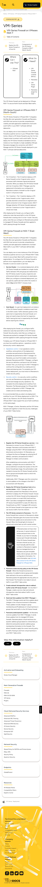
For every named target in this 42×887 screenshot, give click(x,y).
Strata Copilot (32, 5)
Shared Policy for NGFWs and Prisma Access (17, 749)
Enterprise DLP (8, 731)
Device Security (8, 729)
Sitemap (7, 835)
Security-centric (11, 377)
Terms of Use (9, 866)
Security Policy (8, 754)
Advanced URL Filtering (11, 718)
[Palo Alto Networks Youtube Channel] (21, 875)
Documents (8, 868)
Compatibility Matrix (10, 790)
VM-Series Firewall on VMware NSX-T (25, 14)
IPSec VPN (7, 752)
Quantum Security (9, 757)
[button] (40, 709)
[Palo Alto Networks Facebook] (7, 875)
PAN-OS (6, 693)
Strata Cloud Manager (10, 675)
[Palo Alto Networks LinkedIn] (12, 875)
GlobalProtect (8, 772)
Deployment (16, 801)
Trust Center (9, 864)
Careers (7, 846)
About (7, 844)
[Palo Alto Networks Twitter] (17, 875)
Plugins (6, 700)
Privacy (7, 862)
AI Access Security (9, 726)
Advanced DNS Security (11, 723)
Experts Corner (8, 793)
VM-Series (11, 14)
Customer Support (10, 848)
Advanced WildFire (9, 716)
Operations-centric (12, 349)
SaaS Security (8, 734)
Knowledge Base (10, 853)
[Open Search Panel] (13, 5)
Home (5, 14)
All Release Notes (9, 787)
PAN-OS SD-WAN (9, 695)
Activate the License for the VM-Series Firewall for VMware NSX (26, 560)
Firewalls (6, 690)
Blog (6, 828)
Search (7, 826)
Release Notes (9, 824)
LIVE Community (10, 850)
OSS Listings (9, 832)
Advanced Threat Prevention (12, 721)
